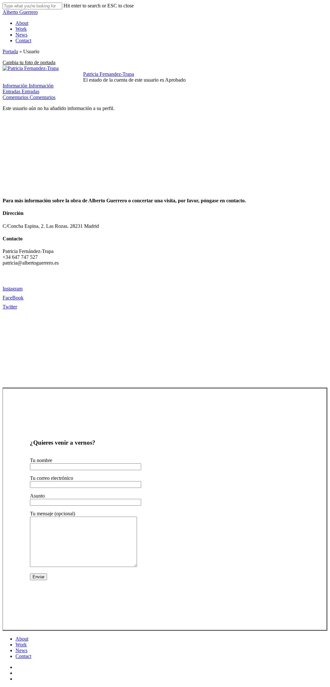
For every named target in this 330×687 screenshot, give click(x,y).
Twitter (10, 306)
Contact (23, 656)
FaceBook (13, 297)
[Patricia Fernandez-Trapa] (31, 68)
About (21, 639)
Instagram (13, 288)
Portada (10, 51)
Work (21, 644)
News (21, 650)
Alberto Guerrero (20, 12)
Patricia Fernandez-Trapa (108, 74)
